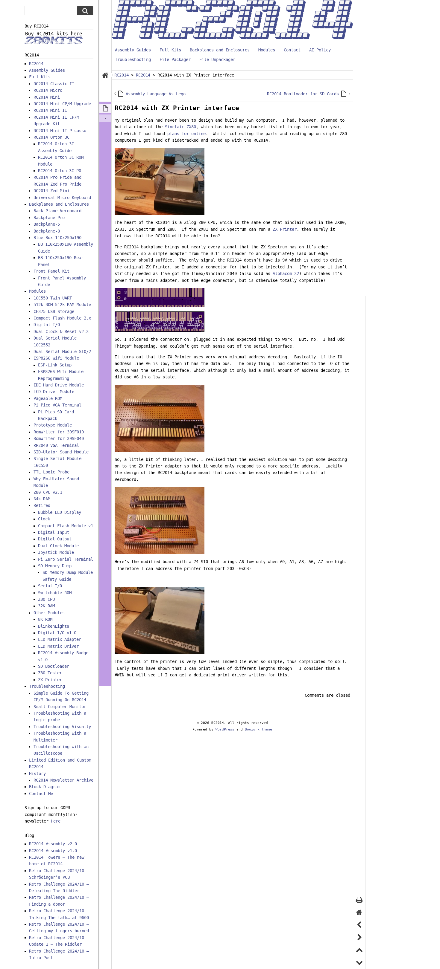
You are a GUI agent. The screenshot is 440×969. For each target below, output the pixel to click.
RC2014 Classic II (54, 83)
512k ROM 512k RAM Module (62, 304)
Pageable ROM (48, 398)
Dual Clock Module (58, 545)
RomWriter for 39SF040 (59, 438)
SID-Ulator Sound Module (61, 452)
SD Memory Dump (55, 565)
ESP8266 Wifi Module (56, 358)
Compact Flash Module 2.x (62, 318)
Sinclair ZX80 (180, 126)
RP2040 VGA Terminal (56, 445)
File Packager (175, 59)
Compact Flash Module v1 (65, 525)
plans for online (186, 133)
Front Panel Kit (51, 271)
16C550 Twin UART (53, 298)
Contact (292, 50)
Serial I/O (50, 585)
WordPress (225, 729)
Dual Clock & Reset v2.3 (61, 331)
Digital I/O (47, 324)
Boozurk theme (258, 729)
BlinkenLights (53, 626)
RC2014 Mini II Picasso (60, 130)
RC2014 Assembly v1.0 (53, 850)
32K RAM (46, 605)
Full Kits (170, 50)
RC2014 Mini (47, 97)
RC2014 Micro (48, 90)
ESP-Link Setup (55, 365)
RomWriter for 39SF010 (59, 432)
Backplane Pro (49, 217)
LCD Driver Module (54, 391)
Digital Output (55, 539)
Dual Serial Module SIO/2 (62, 351)
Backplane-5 (47, 224)
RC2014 (36, 63)
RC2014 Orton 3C (51, 137)
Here (55, 821)
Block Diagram (44, 786)
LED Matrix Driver (58, 646)
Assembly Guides (133, 50)
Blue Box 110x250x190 (57, 237)
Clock (44, 518)
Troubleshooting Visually (62, 726)
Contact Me (41, 793)
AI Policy (320, 50)
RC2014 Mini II (50, 110)
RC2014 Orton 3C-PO (59, 170)
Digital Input (53, 532)
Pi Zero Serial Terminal (65, 559)
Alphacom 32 (286, 273)
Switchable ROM (55, 592)
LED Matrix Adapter (59, 639)
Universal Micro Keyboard (62, 197)
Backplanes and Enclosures (220, 50)
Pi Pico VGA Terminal (57, 405)
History (37, 773)
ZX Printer (285, 229)
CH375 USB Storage (54, 311)
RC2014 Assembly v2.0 (53, 843)
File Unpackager (217, 59)
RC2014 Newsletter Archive (63, 780)
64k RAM (42, 498)
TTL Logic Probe (51, 472)
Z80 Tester (50, 672)
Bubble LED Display (59, 512)
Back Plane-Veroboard (57, 210)
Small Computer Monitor (60, 706)
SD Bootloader (53, 666)
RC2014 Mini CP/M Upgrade (62, 103)
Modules (266, 50)
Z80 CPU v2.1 (48, 492)
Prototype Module (53, 425)
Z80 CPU (46, 599)
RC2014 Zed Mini (51, 190)
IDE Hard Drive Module (59, 385)
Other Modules (49, 612)
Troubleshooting (133, 59)
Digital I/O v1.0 (57, 632)
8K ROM (45, 619)
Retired (42, 505)
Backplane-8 (47, 231)
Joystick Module (56, 552)
